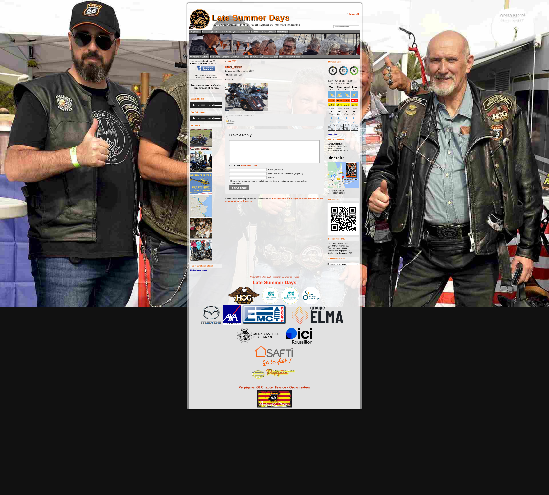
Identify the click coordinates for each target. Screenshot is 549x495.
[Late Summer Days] (274, 44)
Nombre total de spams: (338, 253)
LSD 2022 (254, 57)
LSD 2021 (244, 57)
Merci (281, 57)
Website (271, 177)
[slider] (218, 105)
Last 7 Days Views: (336, 243)
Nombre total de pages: (337, 251)
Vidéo (304, 57)
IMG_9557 (231, 61)
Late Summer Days (251, 17)
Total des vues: (334, 248)
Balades (205, 57)
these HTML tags (248, 165)
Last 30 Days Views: (336, 246)
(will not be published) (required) (285, 173)
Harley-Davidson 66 (198, 270)
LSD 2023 (264, 57)
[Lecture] (194, 105)
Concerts (225, 57)
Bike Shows (215, 57)
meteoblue (332, 134)
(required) (275, 169)
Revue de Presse (293, 57)
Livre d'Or (235, 57)
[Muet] (213, 105)
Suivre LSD (354, 14)
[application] (206, 105)
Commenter (229, 123)
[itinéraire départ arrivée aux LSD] (343, 187)
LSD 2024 (274, 57)
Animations (194, 57)
